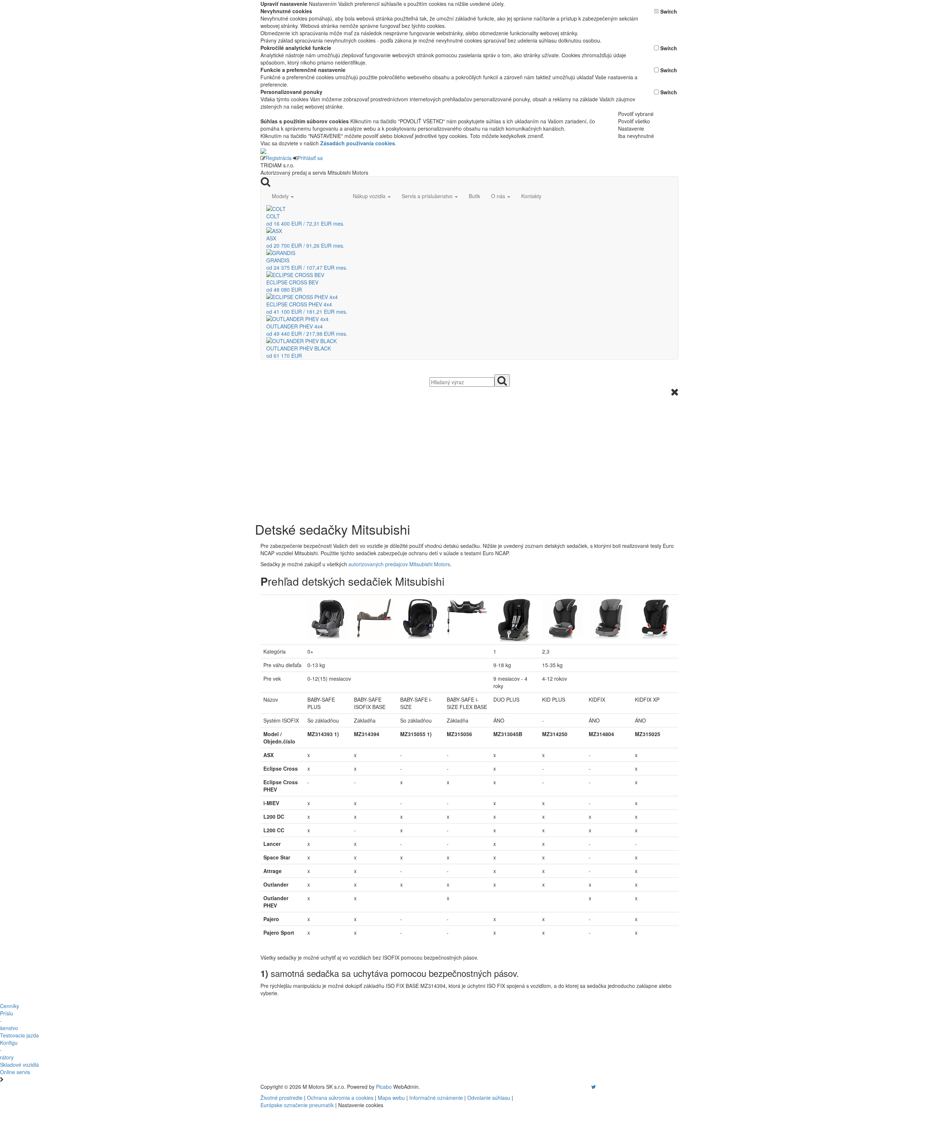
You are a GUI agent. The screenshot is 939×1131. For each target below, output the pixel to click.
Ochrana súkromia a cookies (340, 1097)
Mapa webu (391, 1097)
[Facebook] (583, 1086)
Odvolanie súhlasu (488, 1097)
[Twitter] (593, 1086)
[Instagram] (589, 1086)
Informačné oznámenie (436, 1097)
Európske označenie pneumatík (297, 1105)
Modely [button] (281, 196)
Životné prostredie (281, 1097)
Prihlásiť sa (310, 157)
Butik (474, 196)
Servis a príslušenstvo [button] (428, 196)
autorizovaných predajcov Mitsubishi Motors (399, 564)
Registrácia (279, 157)
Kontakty (531, 196)
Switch (668, 11)
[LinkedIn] (598, 1086)
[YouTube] (586, 1086)
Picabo (384, 1086)
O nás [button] (499, 196)
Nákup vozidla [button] (370, 196)
